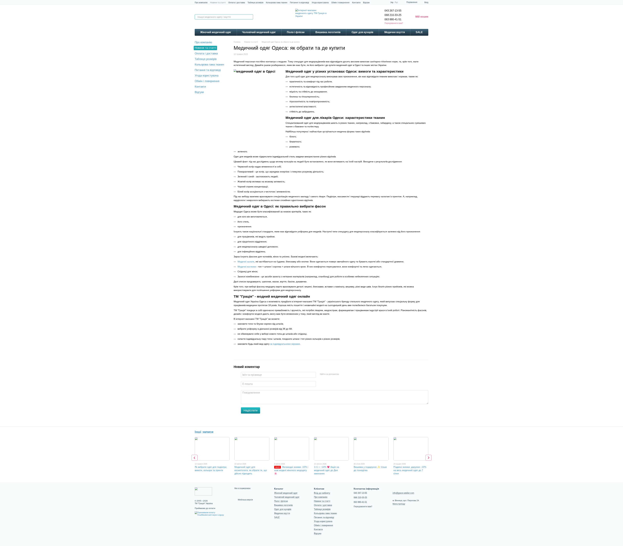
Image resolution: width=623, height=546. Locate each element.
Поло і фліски (296, 32)
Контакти (356, 2)
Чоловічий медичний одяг (259, 32)
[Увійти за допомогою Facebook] (342, 374)
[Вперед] (428, 458)
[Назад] (194, 458)
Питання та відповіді (299, 2)
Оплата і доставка (236, 2)
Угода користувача (320, 2)
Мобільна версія (245, 500)
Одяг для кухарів (362, 32)
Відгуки (366, 2)
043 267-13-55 (393, 10)
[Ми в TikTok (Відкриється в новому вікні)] (378, 2)
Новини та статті (218, 2)
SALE (419, 32)
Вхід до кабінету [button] (322, 493)
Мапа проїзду (399, 504)
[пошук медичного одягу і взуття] (250, 16)
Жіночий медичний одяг (215, 32)
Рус (396, 2)
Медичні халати (246, 261)
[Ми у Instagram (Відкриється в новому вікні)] (374, 2)
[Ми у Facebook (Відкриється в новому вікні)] (382, 2)
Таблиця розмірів (255, 2)
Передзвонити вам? (394, 23)
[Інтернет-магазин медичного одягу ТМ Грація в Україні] (203, 491)
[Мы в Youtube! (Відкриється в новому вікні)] (386, 2)
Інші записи (204, 432)
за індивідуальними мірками (285, 344)
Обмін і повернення (340, 2)
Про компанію (201, 2)
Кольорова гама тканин (276, 2)
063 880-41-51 (393, 19)
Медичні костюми (247, 266)
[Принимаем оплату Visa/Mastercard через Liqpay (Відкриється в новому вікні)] (212, 514)
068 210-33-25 (393, 15)
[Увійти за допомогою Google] (348, 374)
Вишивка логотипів (328, 32)
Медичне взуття (394, 32)
